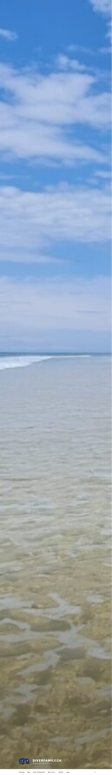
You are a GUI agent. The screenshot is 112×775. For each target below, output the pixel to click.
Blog (28, 772)
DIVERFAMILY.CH (47, 760)
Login (67, 772)
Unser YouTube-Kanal (39, 772)
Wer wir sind (51, 772)
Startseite (21, 772)
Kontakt (61, 772)
